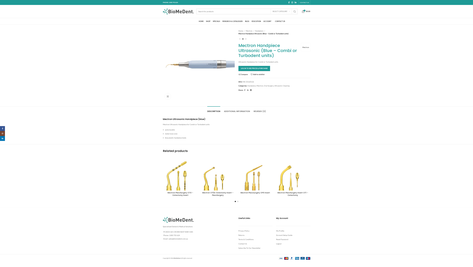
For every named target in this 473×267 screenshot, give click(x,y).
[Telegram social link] (251, 90)
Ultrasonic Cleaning (281, 86)
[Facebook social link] (289, 2)
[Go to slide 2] (237, 201)
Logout (278, 244)
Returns (241, 235)
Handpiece (259, 31)
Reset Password (282, 239)
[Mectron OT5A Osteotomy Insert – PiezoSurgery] (217, 173)
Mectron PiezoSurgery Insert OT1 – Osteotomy (292, 193)
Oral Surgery (269, 86)
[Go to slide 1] (235, 201)
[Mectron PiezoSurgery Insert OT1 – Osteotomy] (292, 173)
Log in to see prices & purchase (254, 68)
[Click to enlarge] (168, 96)
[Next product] (245, 39)
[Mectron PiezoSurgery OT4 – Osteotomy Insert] (180, 173)
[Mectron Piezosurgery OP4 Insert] (255, 173)
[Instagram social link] (292, 2)
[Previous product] (239, 39)
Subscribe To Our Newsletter (249, 248)
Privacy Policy (243, 231)
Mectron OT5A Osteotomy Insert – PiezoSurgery (217, 193)
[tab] (213, 110)
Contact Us (242, 244)
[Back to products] (242, 39)
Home (240, 31)
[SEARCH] (295, 11)
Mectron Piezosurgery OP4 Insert (255, 192)
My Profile (280, 231)
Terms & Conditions (246, 239)
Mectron (249, 31)
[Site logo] (178, 11)
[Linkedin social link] (295, 2)
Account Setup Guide (284, 235)
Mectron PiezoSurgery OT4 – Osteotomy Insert (180, 193)
